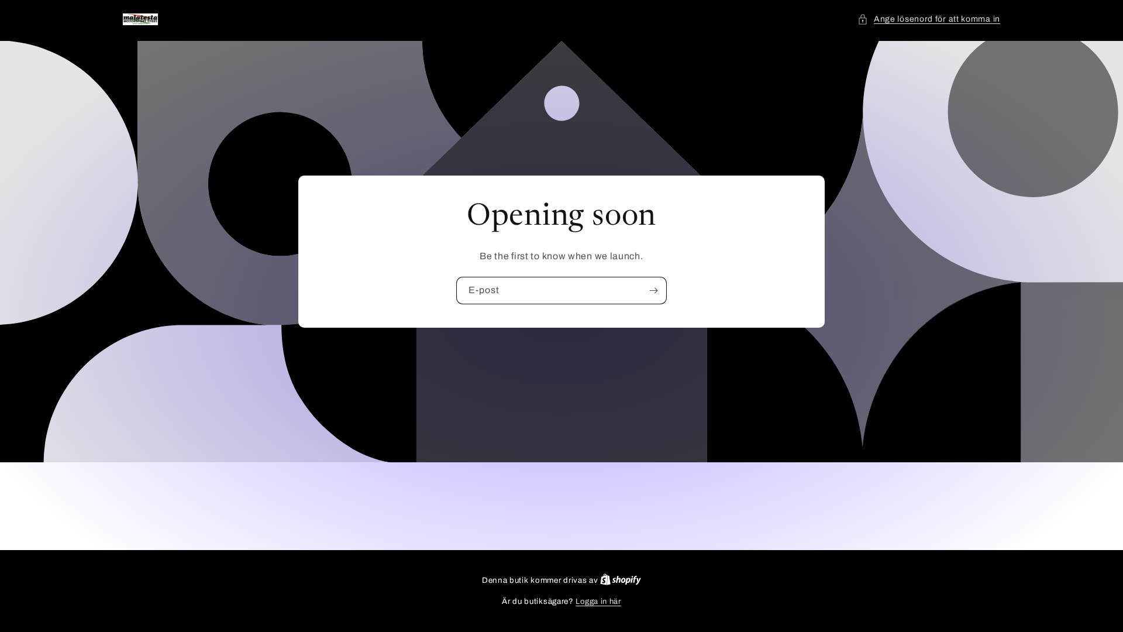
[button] (928, 19)
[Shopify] (620, 580)
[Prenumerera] (653, 290)
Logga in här (598, 601)
